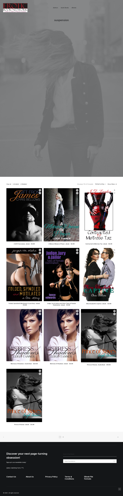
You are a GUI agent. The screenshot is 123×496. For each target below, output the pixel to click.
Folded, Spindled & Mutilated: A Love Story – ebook (24, 375)
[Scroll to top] (119, 489)
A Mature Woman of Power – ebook (61, 315)
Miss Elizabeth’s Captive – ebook (98, 375)
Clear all (8, 255)
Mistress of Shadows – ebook (61, 435)
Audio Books (65, 7)
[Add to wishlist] (40, 264)
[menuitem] (55, 7)
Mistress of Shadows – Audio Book (24, 435)
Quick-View (40, 261)
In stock (16, 255)
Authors (55, 7)
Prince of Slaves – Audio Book (98, 436)
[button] (24, 286)
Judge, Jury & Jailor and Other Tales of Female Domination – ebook (61, 375)
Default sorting (99, 255)
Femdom (24, 255)
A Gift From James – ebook (24, 315)
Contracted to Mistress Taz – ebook (98, 315)
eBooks (74, 7)
